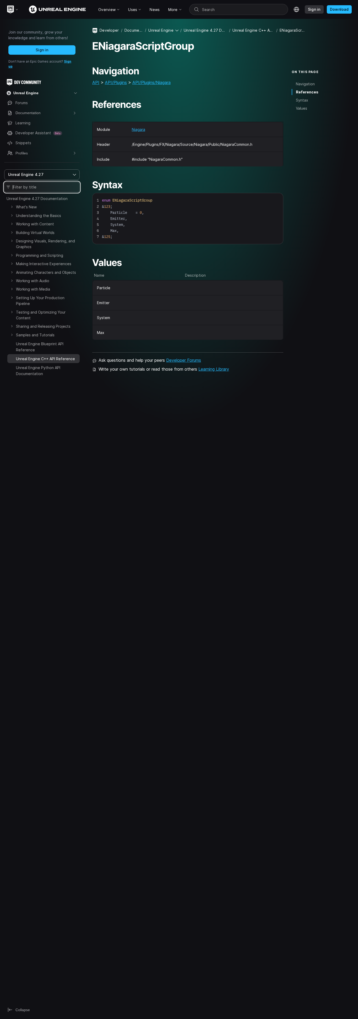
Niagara (138, 129)
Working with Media (33, 289)
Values (301, 108)
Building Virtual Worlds (35, 232)
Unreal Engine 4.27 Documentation (37, 198)
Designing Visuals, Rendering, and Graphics (45, 244)
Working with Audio (32, 281)
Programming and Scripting (39, 255)
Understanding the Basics (38, 215)
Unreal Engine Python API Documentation (38, 370)
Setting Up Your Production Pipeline (40, 301)
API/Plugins (116, 82)
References (307, 92)
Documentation (133, 30)
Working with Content (35, 224)
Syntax (302, 100)
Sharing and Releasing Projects (43, 326)
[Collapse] (12, 358)
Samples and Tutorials (35, 335)
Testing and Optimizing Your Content (41, 315)
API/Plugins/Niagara (151, 82)
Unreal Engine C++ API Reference (253, 30)
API (95, 82)
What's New (26, 207)
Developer (109, 30)
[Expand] (12, 207)
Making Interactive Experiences (43, 263)
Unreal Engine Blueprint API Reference (39, 347)
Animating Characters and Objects (46, 272)
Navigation (305, 84)
